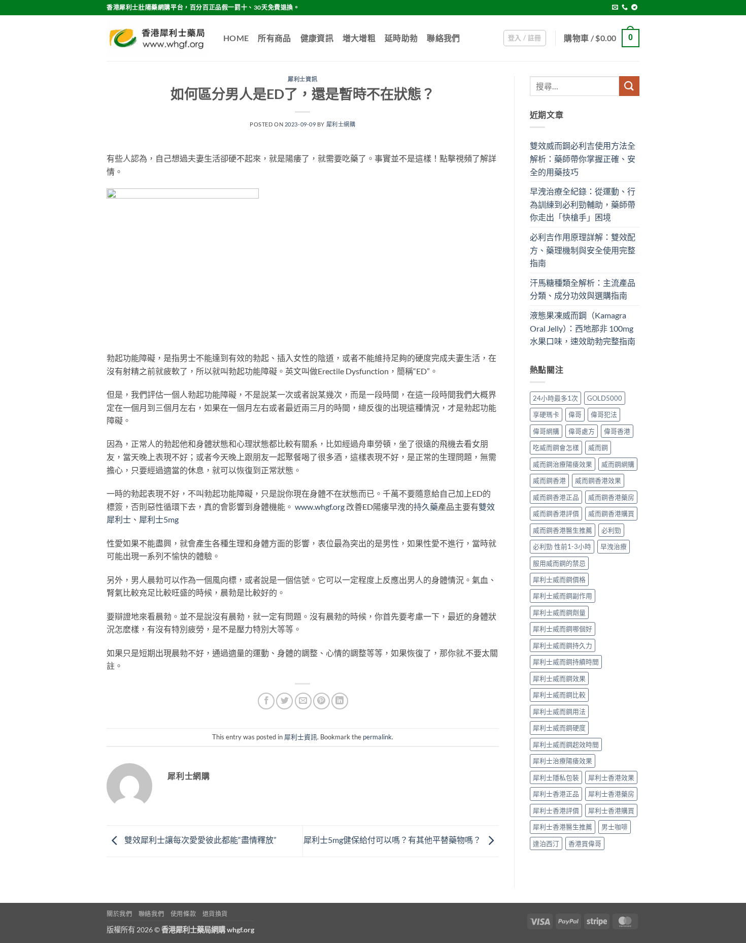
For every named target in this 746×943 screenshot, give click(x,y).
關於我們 (119, 914)
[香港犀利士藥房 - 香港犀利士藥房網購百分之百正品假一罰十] (157, 38)
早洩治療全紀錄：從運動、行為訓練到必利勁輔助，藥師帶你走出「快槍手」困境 (582, 204)
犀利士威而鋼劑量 (559, 612)
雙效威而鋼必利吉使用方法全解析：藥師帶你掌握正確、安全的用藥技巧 (582, 158)
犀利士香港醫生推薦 (562, 827)
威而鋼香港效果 (598, 480)
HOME (236, 38)
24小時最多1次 (555, 398)
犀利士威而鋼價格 (559, 579)
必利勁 (611, 530)
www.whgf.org (320, 506)
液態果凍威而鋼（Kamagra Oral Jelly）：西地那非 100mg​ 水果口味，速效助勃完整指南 (582, 328)
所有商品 (274, 38)
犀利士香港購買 (611, 810)
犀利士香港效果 (611, 777)
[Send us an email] (615, 7)
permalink (377, 737)
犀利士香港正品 (556, 794)
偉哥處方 (581, 431)
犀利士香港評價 (556, 810)
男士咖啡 (614, 827)
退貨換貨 (215, 914)
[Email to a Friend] (303, 701)
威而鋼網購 (617, 464)
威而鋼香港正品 (556, 497)
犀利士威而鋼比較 (559, 695)
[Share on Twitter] (284, 701)
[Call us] (625, 7)
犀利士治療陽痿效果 (562, 761)
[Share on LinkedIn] (339, 701)
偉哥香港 (617, 431)
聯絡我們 (443, 38)
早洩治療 (613, 546)
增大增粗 (359, 38)
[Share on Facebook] (266, 701)
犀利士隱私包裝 (556, 777)
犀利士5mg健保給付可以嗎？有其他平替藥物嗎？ (393, 840)
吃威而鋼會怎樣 (556, 447)
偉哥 (575, 414)
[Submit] (629, 86)
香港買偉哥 (584, 843)
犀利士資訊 (302, 79)
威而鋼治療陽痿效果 (562, 464)
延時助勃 (401, 38)
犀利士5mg (159, 519)
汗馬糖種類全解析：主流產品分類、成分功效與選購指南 (582, 289)
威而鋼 (598, 447)
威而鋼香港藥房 (611, 497)
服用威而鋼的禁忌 (559, 563)
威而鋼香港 (549, 480)
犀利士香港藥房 (611, 794)
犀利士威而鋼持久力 (562, 645)
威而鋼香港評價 (556, 513)
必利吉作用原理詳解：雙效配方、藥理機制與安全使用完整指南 (582, 250)
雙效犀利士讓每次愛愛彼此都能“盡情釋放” (200, 840)
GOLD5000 (604, 398)
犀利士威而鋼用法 (559, 711)
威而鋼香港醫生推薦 (562, 530)
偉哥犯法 (604, 414)
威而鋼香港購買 (611, 513)
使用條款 (183, 914)
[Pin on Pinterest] (321, 701)
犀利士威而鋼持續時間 (566, 662)
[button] (524, 38)
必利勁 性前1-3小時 (562, 546)
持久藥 (426, 506)
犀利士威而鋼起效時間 (566, 744)
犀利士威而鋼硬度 (559, 728)
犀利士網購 (341, 124)
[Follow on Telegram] (634, 7)
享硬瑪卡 (546, 414)
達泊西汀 (546, 843)
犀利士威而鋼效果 (559, 678)
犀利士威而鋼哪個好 (562, 629)
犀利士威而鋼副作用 (562, 596)
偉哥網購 (546, 431)
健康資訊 (316, 38)
